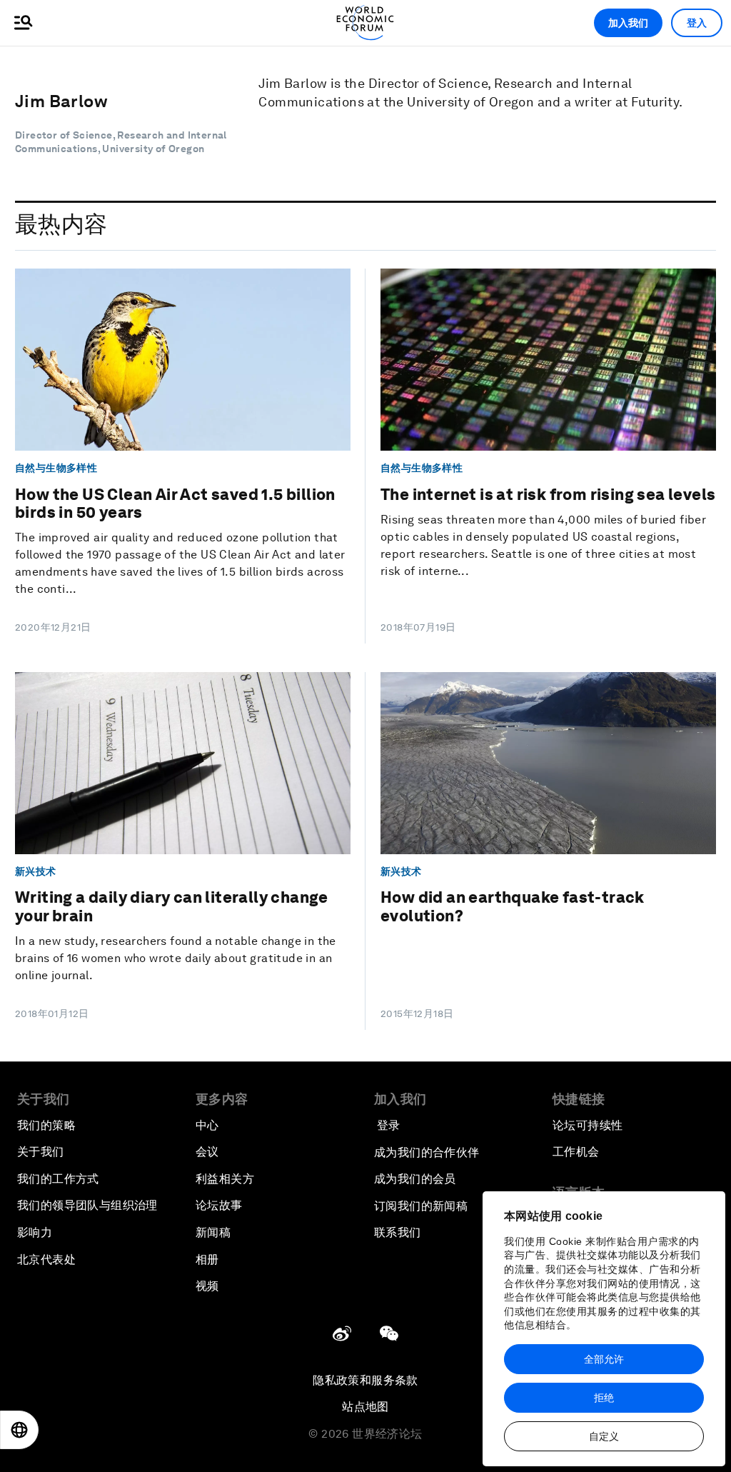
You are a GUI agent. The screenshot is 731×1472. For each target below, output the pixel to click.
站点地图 (365, 1406)
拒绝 (604, 1397)
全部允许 (604, 1359)
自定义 (604, 1436)
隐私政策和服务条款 (365, 1380)
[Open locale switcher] (19, 1429)
